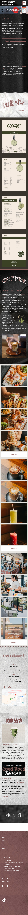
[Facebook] (4, 687)
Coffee (3, 840)
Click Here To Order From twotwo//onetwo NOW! (14, 10)
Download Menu (21, 110)
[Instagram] (9, 687)
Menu (3, 837)
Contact (4, 843)
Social (3, 848)
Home (3, 835)
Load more (14, 454)
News (3, 845)
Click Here (5, 796)
